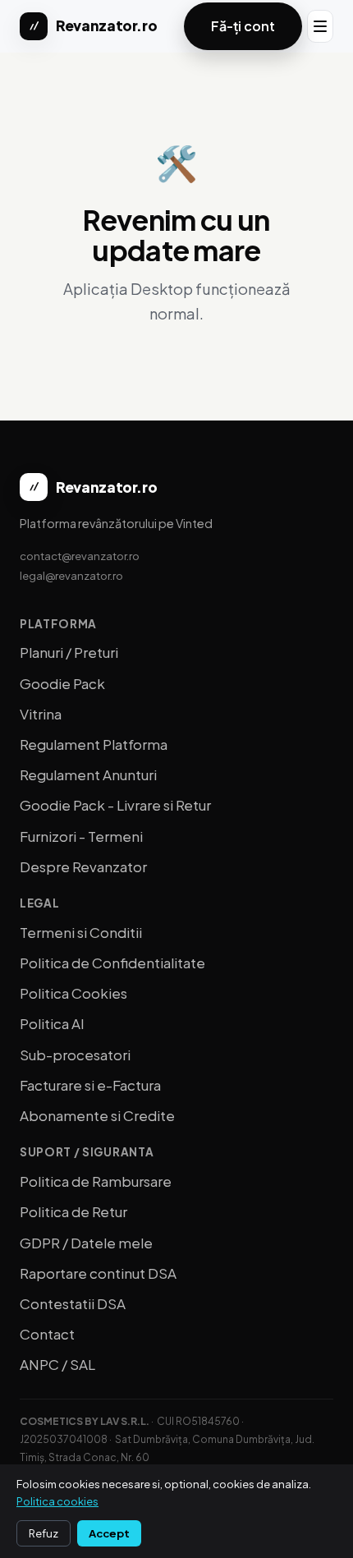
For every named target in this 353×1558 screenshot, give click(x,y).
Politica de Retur (73, 1211)
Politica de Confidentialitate (112, 963)
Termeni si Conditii (81, 932)
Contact (47, 1334)
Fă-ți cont (243, 25)
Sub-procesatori (75, 1055)
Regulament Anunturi (88, 774)
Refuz (43, 1533)
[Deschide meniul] (320, 26)
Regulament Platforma (93, 744)
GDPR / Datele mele (86, 1243)
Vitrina (41, 714)
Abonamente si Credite (97, 1115)
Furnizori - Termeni (81, 836)
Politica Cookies (73, 993)
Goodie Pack (62, 683)
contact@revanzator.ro (80, 556)
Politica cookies (57, 1501)
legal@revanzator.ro (71, 575)
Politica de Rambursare (96, 1181)
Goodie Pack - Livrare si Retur (115, 805)
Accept (109, 1533)
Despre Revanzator (83, 866)
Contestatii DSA (73, 1303)
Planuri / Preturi (69, 652)
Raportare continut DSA (98, 1273)
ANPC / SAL (57, 1364)
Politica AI (52, 1023)
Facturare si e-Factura (90, 1085)
